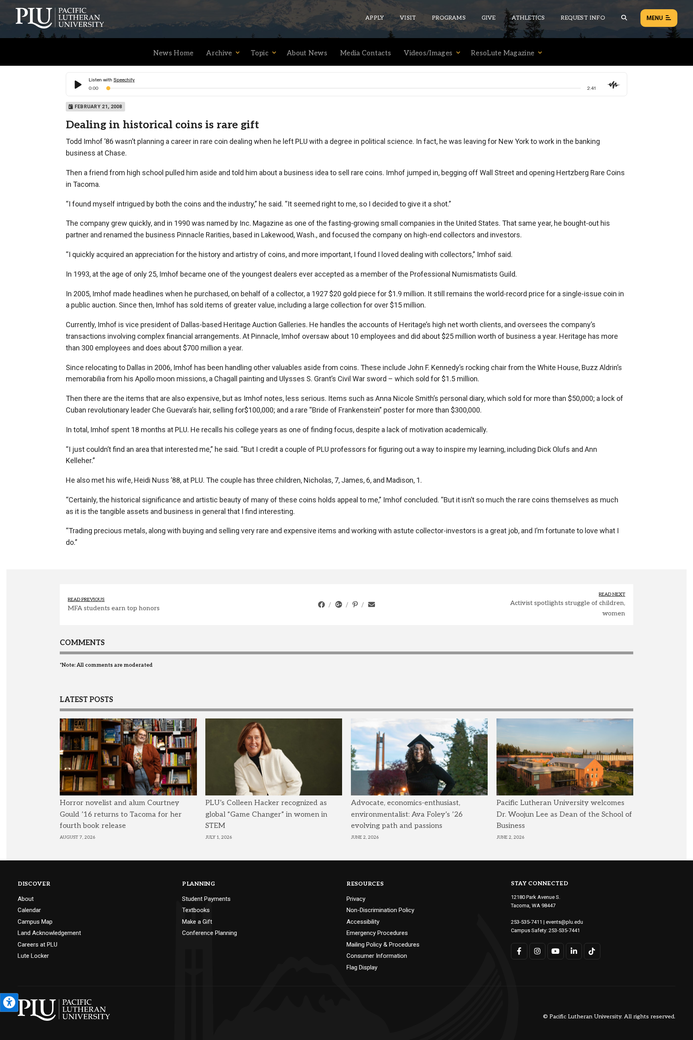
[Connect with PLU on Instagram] (537, 951)
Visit (408, 17)
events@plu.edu (564, 922)
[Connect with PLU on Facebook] (519, 951)
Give (489, 17)
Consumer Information (376, 955)
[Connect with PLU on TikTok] (592, 951)
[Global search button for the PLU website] (624, 18)
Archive (219, 53)
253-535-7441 (564, 930)
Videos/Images (428, 53)
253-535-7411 (526, 922)
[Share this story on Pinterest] (356, 605)
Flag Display (361, 967)
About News (307, 53)
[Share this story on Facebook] (322, 605)
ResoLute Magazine (502, 53)
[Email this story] (371, 605)
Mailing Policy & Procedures (382, 944)
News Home (173, 53)
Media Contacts (365, 53)
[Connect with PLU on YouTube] (555, 951)
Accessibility (362, 921)
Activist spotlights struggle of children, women (567, 608)
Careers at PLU (37, 944)
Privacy (355, 898)
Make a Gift (197, 921)
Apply (374, 17)
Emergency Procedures (377, 933)
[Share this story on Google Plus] (339, 605)
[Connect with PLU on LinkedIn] (574, 951)
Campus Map (35, 921)
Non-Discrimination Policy (380, 910)
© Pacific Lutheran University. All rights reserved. (609, 1017)
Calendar (29, 910)
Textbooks (196, 910)
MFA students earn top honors (114, 608)
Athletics (528, 17)
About (26, 898)
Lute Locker (33, 955)
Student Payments (206, 898)
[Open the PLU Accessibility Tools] (9, 1002)
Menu (654, 18)
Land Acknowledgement (49, 933)
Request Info (583, 17)
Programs (449, 17)
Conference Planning (209, 933)
